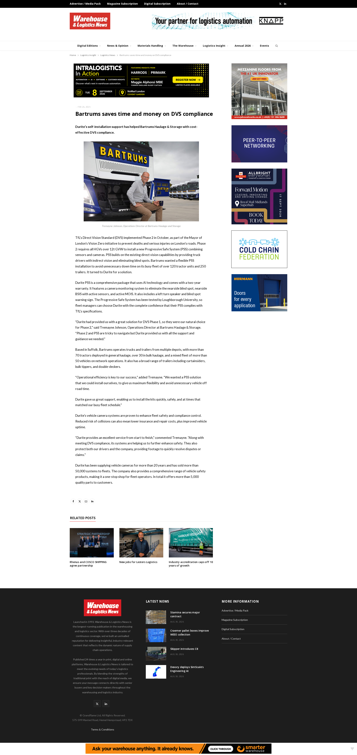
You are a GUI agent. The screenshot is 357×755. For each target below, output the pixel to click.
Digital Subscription (157, 3)
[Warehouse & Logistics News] (90, 21)
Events (264, 45)
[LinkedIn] (51, 166)
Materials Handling (150, 45)
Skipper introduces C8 (184, 649)
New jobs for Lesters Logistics (138, 562)
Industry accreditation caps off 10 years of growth (191, 563)
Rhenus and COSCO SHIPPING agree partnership (88, 563)
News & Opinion (117, 45)
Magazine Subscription (122, 3)
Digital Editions (87, 45)
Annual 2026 (243, 45)
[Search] (276, 46)
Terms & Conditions (102, 729)
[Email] (51, 156)
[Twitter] (51, 147)
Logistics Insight (214, 45)
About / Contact (187, 3)
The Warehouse (183, 45)
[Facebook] (51, 137)
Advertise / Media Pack (85, 3)
